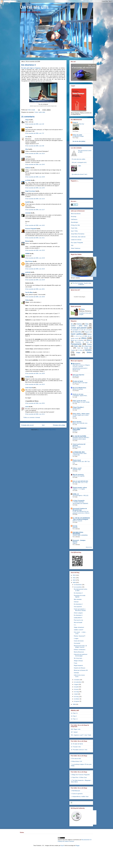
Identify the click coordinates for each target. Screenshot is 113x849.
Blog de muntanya (78, 474)
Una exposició (78, 606)
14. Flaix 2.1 (74, 713)
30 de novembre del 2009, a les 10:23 (35, 153)
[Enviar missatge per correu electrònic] (38, 109)
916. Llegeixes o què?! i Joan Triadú (81, 735)
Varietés (88, 350)
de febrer (77, 699)
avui (26, 136)
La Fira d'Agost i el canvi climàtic (81, 402)
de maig (76, 691)
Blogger (77, 845)
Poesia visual (77, 460)
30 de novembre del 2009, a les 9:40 (34, 146)
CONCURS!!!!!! (78, 617)
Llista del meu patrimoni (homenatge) (80, 655)
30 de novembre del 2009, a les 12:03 (35, 188)
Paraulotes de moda (82, 342)
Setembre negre (77, 469)
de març (76, 696)
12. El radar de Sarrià (77, 744)
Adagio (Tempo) (78, 660)
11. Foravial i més (76, 746)
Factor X (75, 122)
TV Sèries (80, 350)
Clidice (30, 109)
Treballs (86, 348)
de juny (76, 689)
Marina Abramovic (79, 652)
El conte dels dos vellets (78, 159)
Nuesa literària (77, 421)
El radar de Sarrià (78, 381)
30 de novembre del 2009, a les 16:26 (35, 269)
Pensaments (76, 344)
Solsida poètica (77, 408)
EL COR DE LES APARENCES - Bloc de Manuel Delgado (81, 518)
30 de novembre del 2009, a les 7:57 (34, 133)
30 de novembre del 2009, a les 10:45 (35, 164)
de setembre (78, 682)
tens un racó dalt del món (80, 481)
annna (27, 406)
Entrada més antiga (59, 425)
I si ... (75, 625)
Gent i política (77, 334)
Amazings (73, 216)
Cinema (78, 324)
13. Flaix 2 (74, 716)
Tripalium (73, 350)
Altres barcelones (76, 213)
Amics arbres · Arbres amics (81, 413)
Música (89, 340)
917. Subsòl (74, 732)
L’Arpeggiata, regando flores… (80, 395)
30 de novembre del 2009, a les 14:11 (34, 237)
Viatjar (78, 352)
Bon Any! (81, 124)
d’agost (76, 684)
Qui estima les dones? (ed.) (79, 174)
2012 (74, 575)
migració (75, 543)
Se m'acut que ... (78, 658)
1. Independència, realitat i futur (80, 796)
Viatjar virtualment (79, 627)
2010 (74, 580)
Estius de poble (77, 135)
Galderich (28, 167)
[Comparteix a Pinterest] (50, 110)
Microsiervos (76, 363)
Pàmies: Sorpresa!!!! (79, 636)
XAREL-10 (76, 494)
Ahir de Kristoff (78, 622)
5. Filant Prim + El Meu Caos (79, 777)
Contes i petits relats (40, 112)
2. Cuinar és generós (77, 793)
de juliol (76, 686)
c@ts (79, 165)
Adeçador (75, 527)
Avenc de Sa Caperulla (78, 476)
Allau (26, 149)
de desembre (78, 584)
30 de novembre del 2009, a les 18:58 (35, 373)
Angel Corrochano (30, 191)
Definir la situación (77, 520)
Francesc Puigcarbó (30, 228)
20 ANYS (75, 431)
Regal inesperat (78, 665)
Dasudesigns (74, 222)
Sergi (26, 127)
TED (72, 245)
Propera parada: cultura (80, 487)
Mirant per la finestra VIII (81, 670)
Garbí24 (27, 202)
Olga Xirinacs (29, 261)
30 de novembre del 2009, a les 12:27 (35, 209)
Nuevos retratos (77, 447)
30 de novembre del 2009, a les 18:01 (35, 289)
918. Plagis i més (75, 729)
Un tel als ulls (34, 7)
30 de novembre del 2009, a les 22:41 (35, 414)
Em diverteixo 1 (78, 615)
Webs (89, 352)
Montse (27, 241)
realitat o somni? (78, 629)
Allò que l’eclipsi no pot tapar (80, 382)
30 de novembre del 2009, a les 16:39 (35, 279)
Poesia (89, 344)
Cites (86, 324)
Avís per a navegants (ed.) (79, 162)
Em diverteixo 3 (78, 593)
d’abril (76, 694)
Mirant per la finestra (77, 340)
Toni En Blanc (29, 292)
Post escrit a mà (78, 620)
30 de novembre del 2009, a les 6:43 (34, 124)
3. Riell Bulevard (75, 790)
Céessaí (76, 601)
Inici (43, 425)
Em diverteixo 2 (78, 604)
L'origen (76, 638)
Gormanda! (77, 643)
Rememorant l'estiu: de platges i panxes (80, 646)
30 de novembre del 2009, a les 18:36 (35, 296)
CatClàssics (74, 219)
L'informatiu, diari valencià (78, 236)
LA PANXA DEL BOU (79, 452)
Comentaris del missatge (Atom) (47, 429)
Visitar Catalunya (75, 248)
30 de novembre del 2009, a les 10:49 (35, 177)
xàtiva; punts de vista (79, 400)
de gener (77, 701)
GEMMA (27, 253)
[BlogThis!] (45, 110)
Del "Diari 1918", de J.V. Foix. (80, 482)
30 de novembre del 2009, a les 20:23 (35, 384)
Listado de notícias (76, 239)
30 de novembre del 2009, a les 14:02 (35, 225)
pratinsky (27, 272)
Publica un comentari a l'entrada (32, 417)
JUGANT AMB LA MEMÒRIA (80, 535)
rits (26, 157)
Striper (27, 119)
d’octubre (77, 679)
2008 (74, 704)
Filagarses (87, 332)
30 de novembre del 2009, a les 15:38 (35, 258)
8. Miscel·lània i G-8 (76, 761)
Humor (89, 334)
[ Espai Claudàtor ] (78, 407)
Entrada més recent (27, 425)
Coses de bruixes (79, 641)
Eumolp (75, 526)
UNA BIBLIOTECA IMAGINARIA (78, 533)
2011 (74, 577)
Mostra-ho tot (89, 547)
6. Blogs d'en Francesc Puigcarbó (80, 774)
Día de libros (76, 376)
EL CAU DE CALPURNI (79, 436)
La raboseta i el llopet (78, 136)
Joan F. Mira (74, 231)
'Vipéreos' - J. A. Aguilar (79, 489)
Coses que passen (79, 328)
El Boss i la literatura (79, 649)
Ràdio (76, 346)
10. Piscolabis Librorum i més (79, 749)
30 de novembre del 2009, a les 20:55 (35, 403)
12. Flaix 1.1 (74, 719)
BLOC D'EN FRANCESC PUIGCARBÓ (80, 429)
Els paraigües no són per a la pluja (81, 329)
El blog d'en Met (75, 225)
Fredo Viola (74, 228)
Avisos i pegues (78, 613)
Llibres (84, 338)
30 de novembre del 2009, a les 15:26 (35, 250)
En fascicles (77, 332)
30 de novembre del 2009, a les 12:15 (35, 198)
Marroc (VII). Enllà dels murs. (80, 423)
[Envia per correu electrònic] (43, 110)
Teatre (78, 348)
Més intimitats (78, 599)
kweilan (27, 376)
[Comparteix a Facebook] (48, 110)
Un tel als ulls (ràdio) (79, 141)
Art (72, 324)
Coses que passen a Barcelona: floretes (80, 609)
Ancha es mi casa (78, 394)
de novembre (78, 587)
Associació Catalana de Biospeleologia (80, 509)
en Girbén (28, 180)
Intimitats (76, 672)
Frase (75, 663)
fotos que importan (78, 374)
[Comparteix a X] (46, 110)
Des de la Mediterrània (79, 387)
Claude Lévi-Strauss (79, 668)
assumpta (28, 213)
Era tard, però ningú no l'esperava (31, 68)
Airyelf (62, 845)
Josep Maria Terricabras (77, 233)
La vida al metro (78, 336)
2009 (74, 582)
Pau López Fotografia (77, 242)
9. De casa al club (76, 758)
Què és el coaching (78, 389)
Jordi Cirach (28, 387)
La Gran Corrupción (79, 500)
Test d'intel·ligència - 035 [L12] (80, 495)
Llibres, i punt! (77, 468)
